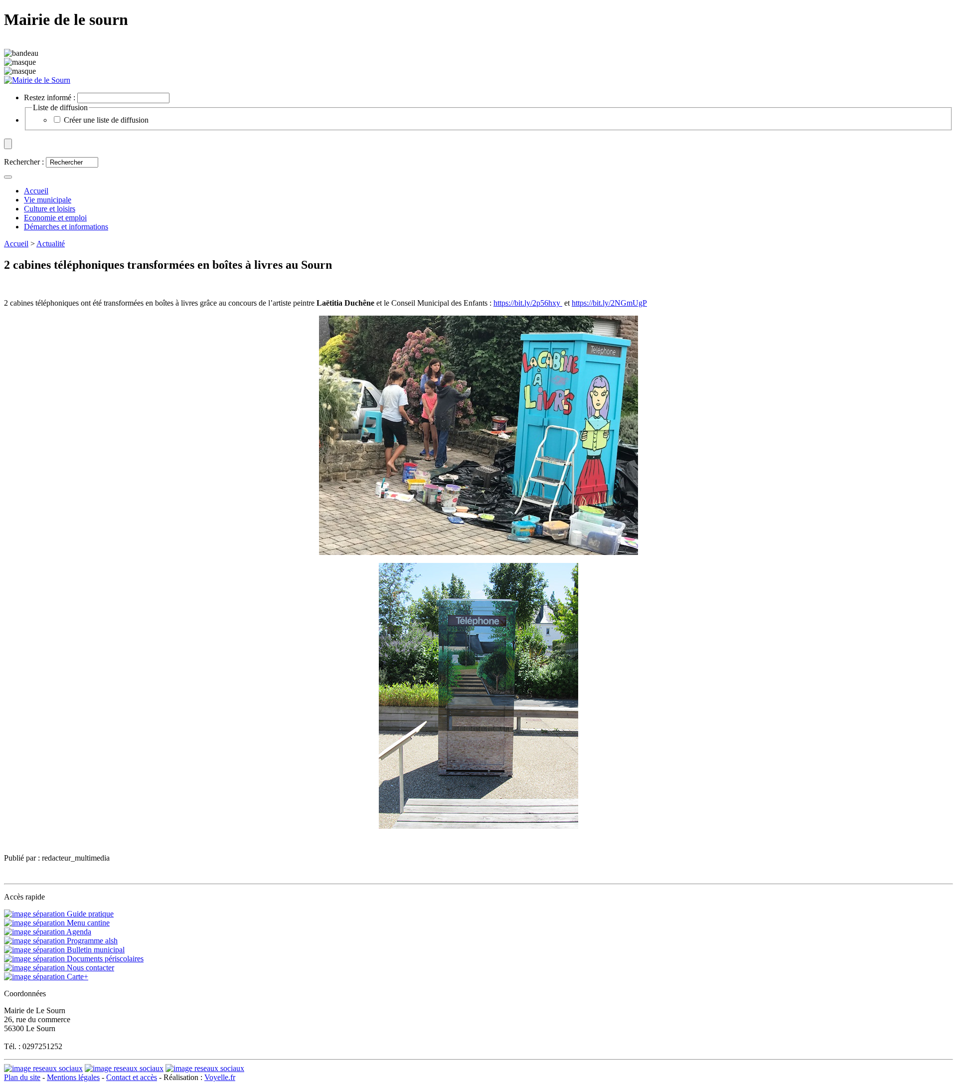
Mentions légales (73, 1077)
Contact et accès (131, 1077)
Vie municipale (47, 199)
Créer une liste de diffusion (106, 120)
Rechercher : (24, 162)
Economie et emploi (55, 217)
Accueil (16, 243)
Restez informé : (49, 97)
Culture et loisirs (49, 208)
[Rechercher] (8, 177)
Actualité (50, 243)
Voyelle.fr (219, 1077)
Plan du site (22, 1077)
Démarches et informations (66, 226)
